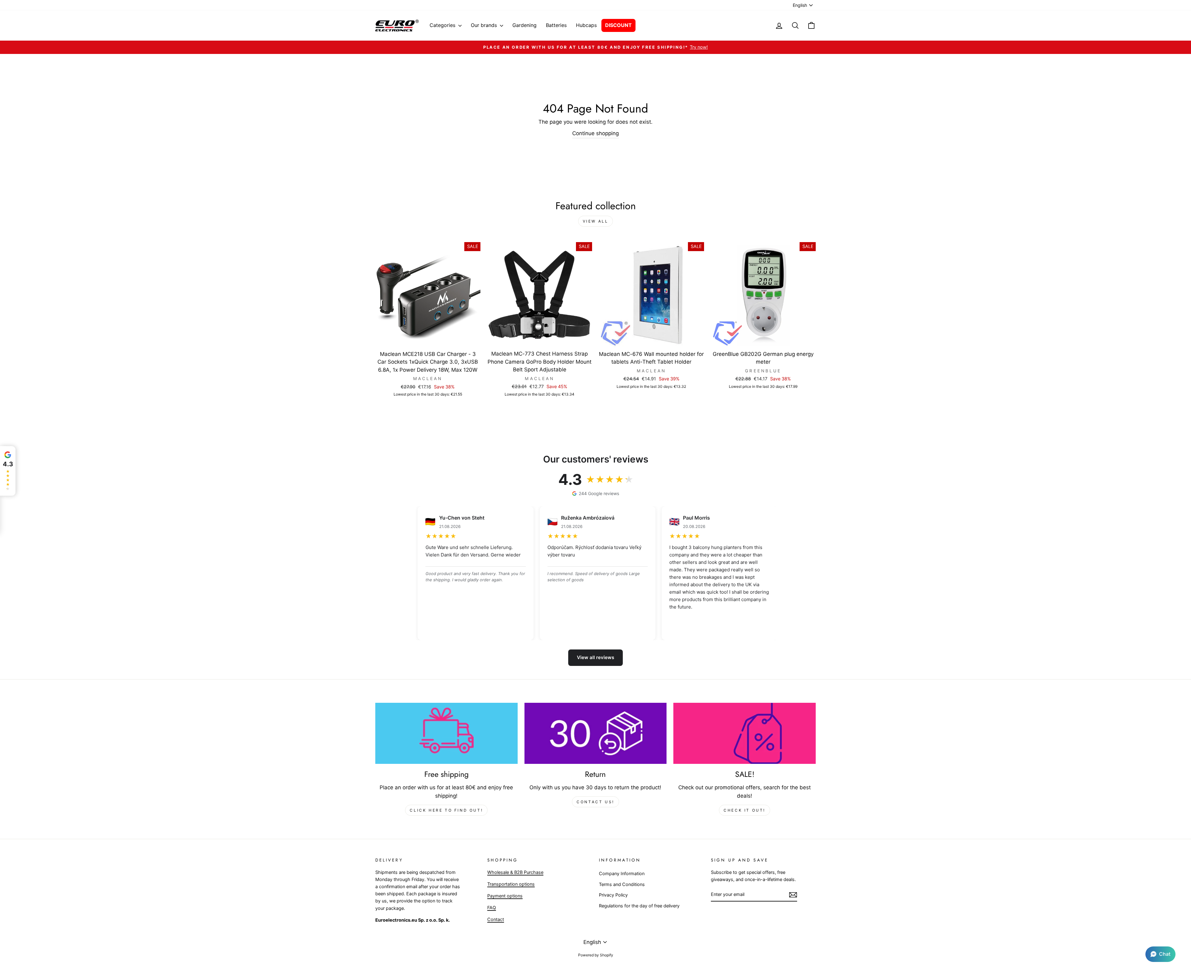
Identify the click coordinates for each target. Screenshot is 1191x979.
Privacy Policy (613, 894)
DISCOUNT (618, 25)
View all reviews (595, 657)
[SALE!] (744, 733)
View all (596, 221)
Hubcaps (586, 25)
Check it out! (744, 810)
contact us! (595, 802)
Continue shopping (595, 133)
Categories (443, 25)
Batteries (556, 25)
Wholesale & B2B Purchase (515, 872)
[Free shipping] (446, 733)
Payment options (505, 895)
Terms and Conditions (622, 884)
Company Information (622, 873)
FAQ (491, 907)
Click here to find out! (446, 810)
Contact (495, 919)
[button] (1160, 954)
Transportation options (511, 884)
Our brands (484, 25)
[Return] (595, 733)
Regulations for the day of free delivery (639, 905)
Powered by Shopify (595, 955)
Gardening (524, 25)
